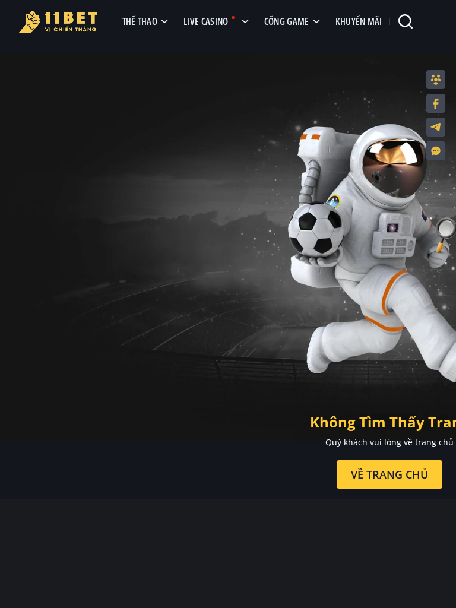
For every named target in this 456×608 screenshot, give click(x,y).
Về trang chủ (389, 474)
